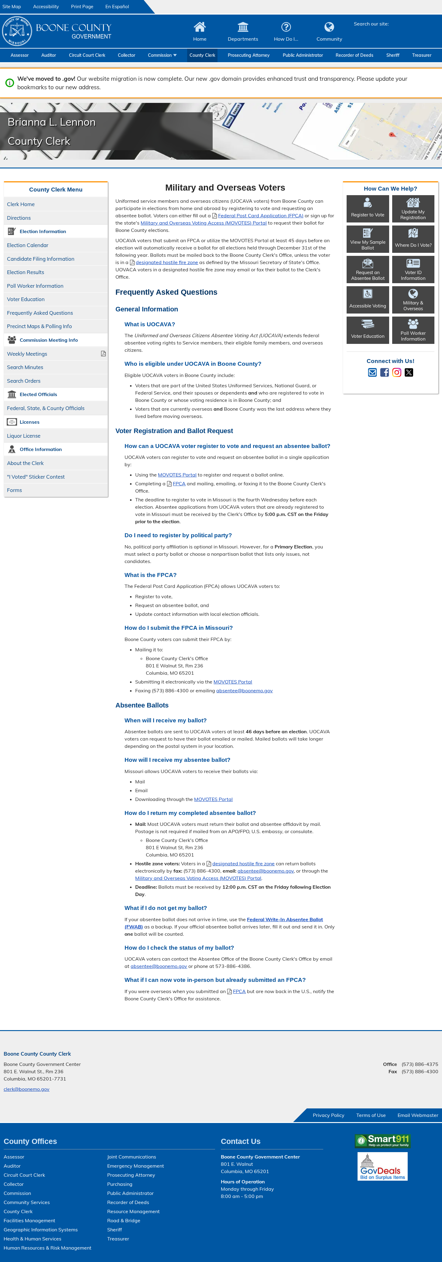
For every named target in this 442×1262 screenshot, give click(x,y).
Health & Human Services (32, 1239)
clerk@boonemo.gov (27, 1089)
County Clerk (202, 55)
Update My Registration (413, 214)
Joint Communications (131, 1157)
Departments (243, 39)
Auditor (48, 55)
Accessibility (46, 6)
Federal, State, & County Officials (45, 408)
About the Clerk (25, 463)
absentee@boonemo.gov (244, 690)
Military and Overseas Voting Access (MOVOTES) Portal (204, 223)
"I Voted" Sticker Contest (36, 476)
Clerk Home (21, 204)
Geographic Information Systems (41, 1229)
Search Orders (23, 381)
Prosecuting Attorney (249, 55)
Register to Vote (367, 215)
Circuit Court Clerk (87, 55)
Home (200, 39)
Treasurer (421, 55)
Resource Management (133, 1211)
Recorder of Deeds (354, 55)
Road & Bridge (123, 1220)
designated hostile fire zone (167, 262)
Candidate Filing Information (40, 259)
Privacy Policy (328, 1115)
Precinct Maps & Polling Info (39, 326)
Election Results (25, 272)
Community (329, 39)
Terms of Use (371, 1115)
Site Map (11, 6)
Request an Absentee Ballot (368, 275)
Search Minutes (25, 367)
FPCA (176, 483)
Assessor (20, 55)
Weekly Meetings (27, 354)
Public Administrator (303, 55)
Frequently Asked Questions (40, 313)
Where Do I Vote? (413, 245)
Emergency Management (135, 1166)
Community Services (27, 1202)
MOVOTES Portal (177, 475)
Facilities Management (29, 1220)
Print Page (82, 6)
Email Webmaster (418, 1115)
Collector (126, 55)
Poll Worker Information (35, 286)
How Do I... (286, 39)
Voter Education (26, 299)
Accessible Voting (367, 306)
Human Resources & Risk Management (47, 1248)
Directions (19, 218)
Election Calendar (27, 245)
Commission (160, 55)
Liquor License (23, 436)
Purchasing (119, 1184)
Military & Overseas (413, 305)
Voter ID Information (413, 275)
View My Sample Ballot (367, 245)
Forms (14, 490)
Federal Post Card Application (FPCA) (260, 215)
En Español (117, 6)
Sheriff (392, 55)
